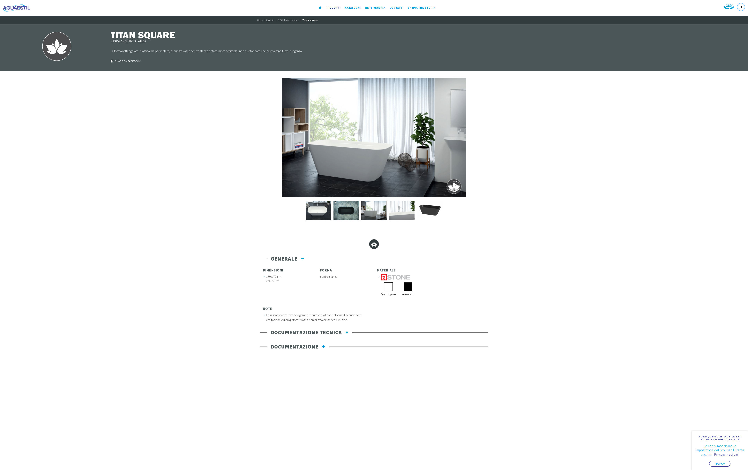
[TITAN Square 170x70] (374, 137)
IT (741, 7)
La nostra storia (421, 7)
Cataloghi (353, 7)
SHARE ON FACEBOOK (127, 61)
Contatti (397, 7)
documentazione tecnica (306, 332)
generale (284, 258)
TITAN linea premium (288, 20)
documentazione (294, 346)
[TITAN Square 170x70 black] (346, 210)
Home (260, 20)
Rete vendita (375, 7)
